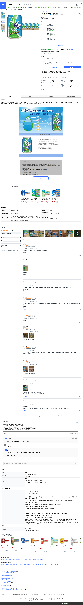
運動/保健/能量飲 (13, 9)
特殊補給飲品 (18, 559)
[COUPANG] (23, 599)
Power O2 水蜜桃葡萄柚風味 (6, 582)
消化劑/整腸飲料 (8, 559)
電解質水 (52, 564)
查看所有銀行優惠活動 (49, 63)
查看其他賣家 (71, 49)
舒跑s (14, 564)
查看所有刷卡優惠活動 (49, 58)
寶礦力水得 (42, 564)
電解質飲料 (3, 564)
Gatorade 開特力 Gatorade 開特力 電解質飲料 (9, 574)
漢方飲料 (30, 559)
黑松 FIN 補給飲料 (4, 579)
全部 (19, 4)
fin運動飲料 (24, 564)
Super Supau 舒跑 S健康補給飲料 (7, 572)
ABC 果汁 (41, 559)
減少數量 (45, 66)
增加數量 (45, 67)
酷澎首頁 (2, 9)
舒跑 (55, 564)
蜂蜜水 (23, 559)
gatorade (37, 564)
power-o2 (7, 564)
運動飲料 (46, 564)
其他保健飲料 (50, 559)
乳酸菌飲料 (34, 559)
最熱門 (24, 240)
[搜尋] (72, 4)
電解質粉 (28, 564)
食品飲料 (6, 9)
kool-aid (17, 564)
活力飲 (11, 564)
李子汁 (46, 559)
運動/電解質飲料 (20, 9)
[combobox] (77, 240)
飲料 (9, 9)
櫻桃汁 (38, 559)
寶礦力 (21, 564)
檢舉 (75, 463)
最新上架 (28, 240)
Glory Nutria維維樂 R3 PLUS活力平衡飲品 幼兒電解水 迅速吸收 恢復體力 (13, 589)
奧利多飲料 (13, 559)
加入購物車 (54, 67)
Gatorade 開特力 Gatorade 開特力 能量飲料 (8, 588)
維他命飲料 (3, 559)
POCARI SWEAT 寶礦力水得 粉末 (7, 581)
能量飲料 (26, 559)
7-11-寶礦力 (33, 564)
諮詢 (77, 422)
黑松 (57, 564)
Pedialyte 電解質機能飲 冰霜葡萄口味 (7, 578)
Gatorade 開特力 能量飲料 (6, 585)
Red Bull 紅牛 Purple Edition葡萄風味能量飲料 (9, 571)
